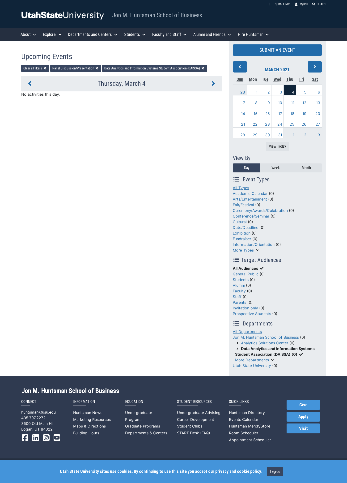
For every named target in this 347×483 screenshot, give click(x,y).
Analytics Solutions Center (264, 343)
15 (256, 113)
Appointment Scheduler (250, 439)
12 (304, 102)
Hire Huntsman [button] (250, 34)
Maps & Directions (89, 426)
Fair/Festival (243, 204)
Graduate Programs (142, 426)
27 (318, 124)
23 (267, 124)
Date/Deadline (245, 227)
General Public (245, 274)
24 (279, 124)
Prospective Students (252, 313)
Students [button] (132, 34)
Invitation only (245, 308)
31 (280, 135)
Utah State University (252, 365)
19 (304, 113)
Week (275, 168)
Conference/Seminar (251, 216)
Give (303, 404)
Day (247, 168)
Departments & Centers (146, 433)
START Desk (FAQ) (193, 433)
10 (280, 102)
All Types (241, 187)
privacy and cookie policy (238, 471)
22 (255, 124)
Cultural (240, 221)
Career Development (195, 419)
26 (304, 124)
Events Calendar (243, 419)
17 (280, 113)
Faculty (239, 291)
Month (306, 168)
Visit (303, 428)
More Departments (252, 360)
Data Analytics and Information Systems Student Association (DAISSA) (152, 68)
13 (318, 102)
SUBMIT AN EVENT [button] (277, 50)
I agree (275, 471)
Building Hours (86, 433)
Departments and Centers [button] (90, 34)
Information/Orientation (254, 244)
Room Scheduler (243, 433)
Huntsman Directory (247, 412)
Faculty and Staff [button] (166, 34)
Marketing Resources (92, 419)
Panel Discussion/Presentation (73, 68)
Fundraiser (242, 238)
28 (242, 92)
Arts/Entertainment (250, 199)
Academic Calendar (250, 193)
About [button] (26, 34)
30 (267, 135)
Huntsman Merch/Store (249, 426)
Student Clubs (189, 426)
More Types (243, 250)
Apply (303, 416)
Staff (237, 296)
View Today (277, 146)
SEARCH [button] (322, 4)
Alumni (239, 285)
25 (292, 124)
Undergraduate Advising (198, 412)
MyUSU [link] (304, 4)
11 (292, 102)
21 (243, 124)
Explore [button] (49, 34)
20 (317, 113)
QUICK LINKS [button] (282, 4)
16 (268, 113)
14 (243, 113)
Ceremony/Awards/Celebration (260, 210)
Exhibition (241, 233)
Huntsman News (87, 412)
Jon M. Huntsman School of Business (157, 15)
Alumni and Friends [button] (209, 34)
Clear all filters (33, 68)
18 (292, 113)
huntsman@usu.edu (38, 412)
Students (241, 279)
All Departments (247, 331)
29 (255, 135)
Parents (239, 302)
